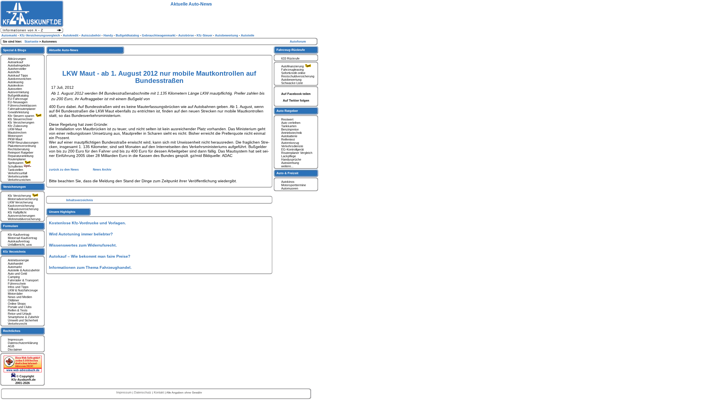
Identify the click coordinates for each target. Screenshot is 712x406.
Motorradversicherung (23, 199)
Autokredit (71, 35)
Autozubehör (91, 35)
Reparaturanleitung (20, 156)
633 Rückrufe (290, 58)
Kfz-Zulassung (18, 125)
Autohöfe (14, 72)
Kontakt (159, 392)
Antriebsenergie (18, 260)
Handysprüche (291, 159)
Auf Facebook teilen (296, 93)
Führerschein (17, 283)
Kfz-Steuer (205, 35)
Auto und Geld (17, 273)
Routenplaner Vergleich (296, 152)
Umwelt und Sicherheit (23, 320)
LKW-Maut (15, 129)
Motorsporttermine (293, 185)
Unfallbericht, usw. (20, 244)
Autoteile (247, 35)
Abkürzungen (17, 58)
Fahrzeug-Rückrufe (290, 49)
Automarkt (15, 267)
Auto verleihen (290, 122)
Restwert (287, 119)
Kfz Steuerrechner (20, 119)
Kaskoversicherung (21, 205)
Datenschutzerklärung (23, 343)
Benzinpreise (290, 129)
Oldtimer (13, 300)
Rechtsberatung (18, 149)
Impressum (15, 339)
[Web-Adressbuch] (23, 371)
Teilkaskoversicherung (23, 209)
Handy (108, 35)
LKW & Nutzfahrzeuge (23, 290)
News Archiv (102, 169)
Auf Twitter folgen (296, 100)
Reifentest (288, 139)
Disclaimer (15, 349)
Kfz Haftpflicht (17, 212)
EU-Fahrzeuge (18, 98)
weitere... (287, 166)
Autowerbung (290, 162)
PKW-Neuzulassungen (23, 142)
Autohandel (15, 263)
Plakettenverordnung (22, 145)
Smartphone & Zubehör (23, 317)
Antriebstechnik (291, 132)
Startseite (31, 41)
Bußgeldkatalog (18, 95)
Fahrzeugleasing (292, 69)
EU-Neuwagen (18, 102)
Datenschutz (143, 392)
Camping (14, 277)
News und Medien (20, 297)
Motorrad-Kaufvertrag (22, 238)
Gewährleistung (18, 112)
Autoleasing (15, 82)
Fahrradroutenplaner (22, 108)
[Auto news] (31, 32)
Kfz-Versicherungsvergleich (40, 35)
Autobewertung (291, 79)
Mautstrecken (17, 132)
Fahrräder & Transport (23, 280)
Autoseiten (15, 88)
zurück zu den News (64, 169)
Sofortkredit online (293, 73)
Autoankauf (15, 62)
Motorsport (15, 135)
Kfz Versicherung (20, 195)
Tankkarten (288, 126)
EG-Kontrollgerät (292, 149)
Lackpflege (288, 156)
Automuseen (289, 188)
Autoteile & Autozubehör (24, 270)
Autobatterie (289, 136)
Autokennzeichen (19, 78)
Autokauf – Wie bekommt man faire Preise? (89, 256)
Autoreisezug (290, 142)
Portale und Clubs (20, 307)
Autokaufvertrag (18, 241)
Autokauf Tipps (18, 75)
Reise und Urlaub (19, 313)
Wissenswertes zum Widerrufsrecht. (83, 245)
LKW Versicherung (20, 202)
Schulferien (16, 166)
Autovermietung (18, 92)
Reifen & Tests (18, 310)
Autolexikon (15, 85)
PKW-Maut (15, 139)
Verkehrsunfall (17, 173)
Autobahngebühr (19, 65)
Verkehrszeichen (19, 179)
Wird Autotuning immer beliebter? (81, 234)
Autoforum (298, 41)
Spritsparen (16, 162)
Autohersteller (17, 68)
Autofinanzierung (293, 66)
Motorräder (15, 293)
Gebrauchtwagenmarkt (159, 35)
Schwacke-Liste (292, 83)
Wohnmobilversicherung (24, 219)
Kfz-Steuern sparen (21, 115)
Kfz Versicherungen (21, 122)
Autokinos (288, 181)
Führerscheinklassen (22, 105)
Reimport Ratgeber (20, 152)
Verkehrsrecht (17, 323)
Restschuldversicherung (297, 76)
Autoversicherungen (21, 215)
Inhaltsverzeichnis (79, 200)
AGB (11, 346)
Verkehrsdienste (292, 146)
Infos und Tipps (18, 287)
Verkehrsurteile (18, 176)
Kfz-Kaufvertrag (18, 234)
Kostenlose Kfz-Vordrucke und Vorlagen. (87, 223)
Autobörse (186, 35)
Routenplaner (17, 159)
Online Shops (17, 303)
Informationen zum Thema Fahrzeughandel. (90, 267)
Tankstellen (15, 169)
